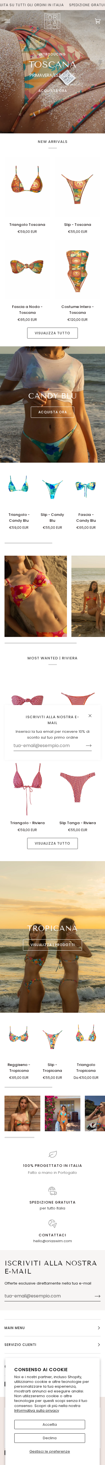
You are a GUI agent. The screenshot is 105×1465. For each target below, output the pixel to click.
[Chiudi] (92, 713)
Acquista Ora (52, 90)
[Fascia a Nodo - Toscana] (27, 269)
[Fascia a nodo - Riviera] (27, 704)
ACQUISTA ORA (52, 412)
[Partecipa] (93, 1296)
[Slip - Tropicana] (52, 1038)
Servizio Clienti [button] (20, 1344)
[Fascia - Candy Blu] (86, 488)
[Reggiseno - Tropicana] (19, 1038)
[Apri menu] (12, 21)
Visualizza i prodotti (53, 944)
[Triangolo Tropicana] (86, 1038)
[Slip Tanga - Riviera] (77, 786)
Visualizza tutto (52, 333)
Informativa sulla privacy (36, 1410)
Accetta (50, 1424)
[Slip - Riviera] (77, 704)
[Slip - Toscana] (77, 187)
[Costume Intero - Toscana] (77, 269)
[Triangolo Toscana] (27, 187)
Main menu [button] (14, 1327)
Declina (50, 1438)
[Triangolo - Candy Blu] (19, 488)
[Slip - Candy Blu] (52, 488)
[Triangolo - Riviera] (27, 786)
